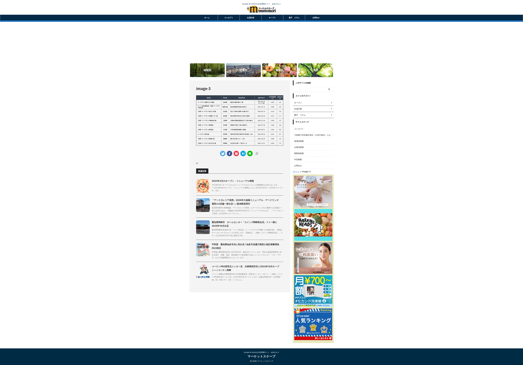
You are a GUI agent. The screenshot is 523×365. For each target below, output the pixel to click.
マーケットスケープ (262, 356)
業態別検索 (299, 153)
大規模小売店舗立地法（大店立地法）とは (312, 135)
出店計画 (250, 17)
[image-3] (243, 153)
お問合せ (316, 17)
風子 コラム (294, 17)
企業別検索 (299, 147)
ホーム (207, 17)
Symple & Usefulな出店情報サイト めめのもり (261, 352)
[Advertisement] (261, 41)
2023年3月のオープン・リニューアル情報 (233, 181)
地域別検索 (299, 141)
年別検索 (298, 159)
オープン (272, 17)
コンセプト (228, 17)
